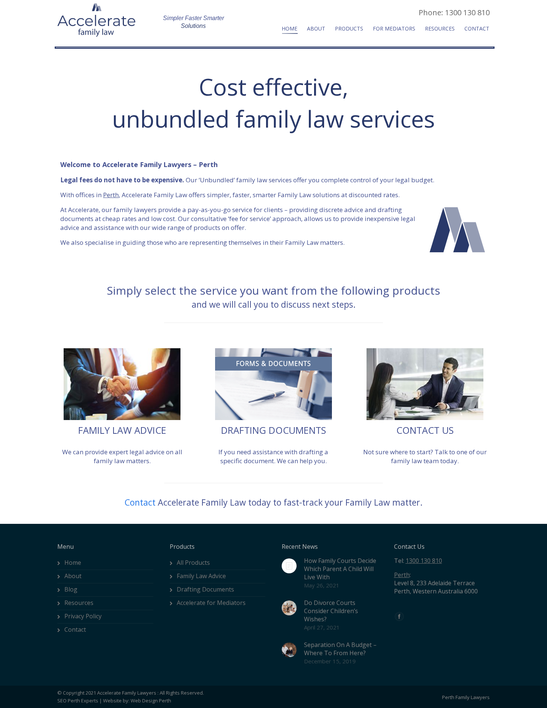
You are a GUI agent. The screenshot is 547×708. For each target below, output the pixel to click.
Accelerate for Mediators (211, 603)
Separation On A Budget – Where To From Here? (340, 649)
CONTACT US (425, 430)
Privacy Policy (83, 616)
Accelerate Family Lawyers (126, 692)
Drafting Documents (205, 589)
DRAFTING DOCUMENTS (273, 430)
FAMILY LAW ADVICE (122, 430)
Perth (402, 575)
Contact (140, 502)
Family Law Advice (201, 576)
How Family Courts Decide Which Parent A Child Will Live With (340, 569)
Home (72, 562)
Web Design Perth (151, 700)
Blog (70, 589)
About (72, 576)
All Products (193, 562)
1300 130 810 (424, 561)
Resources (78, 603)
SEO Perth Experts (77, 700)
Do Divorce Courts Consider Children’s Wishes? (331, 611)
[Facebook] (399, 616)
